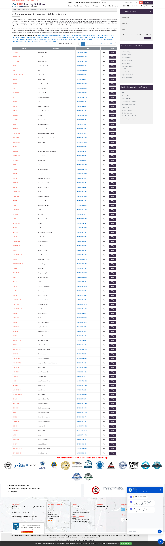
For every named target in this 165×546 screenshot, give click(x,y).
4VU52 (47, 39)
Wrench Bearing (126, 54)
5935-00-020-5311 (82, 151)
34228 (113, 37)
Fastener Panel (52, 514)
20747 (81, 37)
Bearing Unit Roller (127, 60)
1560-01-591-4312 (82, 309)
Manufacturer (22, 9)
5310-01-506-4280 (82, 336)
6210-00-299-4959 (82, 88)
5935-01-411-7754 (82, 61)
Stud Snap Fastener (127, 66)
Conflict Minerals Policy (79, 511)
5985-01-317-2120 (82, 403)
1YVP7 (77, 37)
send (160, 531)
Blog (151, 6)
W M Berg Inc (125, 93)
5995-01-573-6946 (82, 286)
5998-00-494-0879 (82, 277)
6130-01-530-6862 (82, 79)
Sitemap (50, 518)
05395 (52, 35)
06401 (60, 35)
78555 (98, 39)
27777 (93, 37)
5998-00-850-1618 (82, 169)
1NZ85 (38, 37)
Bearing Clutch (126, 63)
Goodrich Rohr (126, 107)
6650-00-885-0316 (82, 453)
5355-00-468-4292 (82, 160)
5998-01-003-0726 (82, 417)
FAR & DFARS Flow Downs (104, 507)
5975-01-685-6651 (82, 133)
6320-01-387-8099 (82, 93)
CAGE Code (135, 6)
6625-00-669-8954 (82, 75)
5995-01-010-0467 (82, 84)
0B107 (80, 35)
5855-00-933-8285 (82, 219)
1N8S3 (34, 37)
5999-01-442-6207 (82, 331)
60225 (66, 39)
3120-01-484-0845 (82, 205)
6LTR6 (82, 39)
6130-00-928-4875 (82, 426)
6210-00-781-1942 (82, 435)
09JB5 (71, 35)
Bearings (96, 6)
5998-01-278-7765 (82, 250)
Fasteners (88, 6)
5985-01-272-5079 (82, 246)
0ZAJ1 (101, 35)
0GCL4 (93, 35)
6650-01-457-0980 (82, 282)
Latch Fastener (126, 69)
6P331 (86, 39)
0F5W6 (88, 35)
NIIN (124, 6)
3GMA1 (30, 39)
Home (70, 6)
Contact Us (144, 6)
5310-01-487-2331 (82, 268)
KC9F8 (37, 41)
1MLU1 (30, 37)
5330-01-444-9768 (82, 394)
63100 (74, 39)
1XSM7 (73, 37)
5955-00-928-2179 (82, 237)
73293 (94, 39)
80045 (106, 39)
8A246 (17, 41)
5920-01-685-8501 (82, 156)
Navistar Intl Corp (127, 110)
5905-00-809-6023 (82, 57)
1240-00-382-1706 (82, 66)
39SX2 (17, 39)
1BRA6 (22, 37)
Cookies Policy (76, 509)
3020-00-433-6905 (82, 322)
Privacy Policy (76, 507)
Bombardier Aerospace (128, 104)
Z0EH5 (49, 41)
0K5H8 (97, 35)
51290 (58, 39)
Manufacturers (78, 6)
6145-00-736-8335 (82, 358)
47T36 (38, 39)
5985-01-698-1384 (82, 115)
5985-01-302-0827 (82, 165)
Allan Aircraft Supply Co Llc (129, 116)
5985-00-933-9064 (82, 304)
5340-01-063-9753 (82, 264)
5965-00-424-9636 (82, 201)
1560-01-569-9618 (82, 255)
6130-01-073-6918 (82, 142)
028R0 (39, 35)
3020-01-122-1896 (82, 183)
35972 (13, 39)
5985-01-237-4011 (82, 376)
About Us (51, 509)
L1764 (41, 41)
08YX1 (64, 35)
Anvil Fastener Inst (127, 77)
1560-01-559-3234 (82, 349)
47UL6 (42, 39)
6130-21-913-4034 (82, 430)
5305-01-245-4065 (82, 214)
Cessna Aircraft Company (129, 101)
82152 (114, 39)
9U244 (29, 41)
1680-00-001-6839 (82, 372)
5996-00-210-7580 (82, 327)
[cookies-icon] (163, 543)
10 (111, 44)
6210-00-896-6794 (82, 70)
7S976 (102, 39)
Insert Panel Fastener (128, 72)
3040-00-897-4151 (82, 120)
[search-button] (141, 2)
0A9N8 (76, 35)
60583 (70, 39)
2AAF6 (101, 37)
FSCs (104, 6)
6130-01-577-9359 (82, 367)
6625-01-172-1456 (82, 412)
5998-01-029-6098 (82, 192)
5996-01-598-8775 (82, 241)
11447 (105, 35)
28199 (97, 37)
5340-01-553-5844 (82, 354)
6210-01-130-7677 (82, 174)
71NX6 (90, 39)
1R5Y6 (55, 37)
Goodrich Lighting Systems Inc (130, 119)
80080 (110, 39)
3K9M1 (35, 39)
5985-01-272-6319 (82, 196)
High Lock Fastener (127, 75)
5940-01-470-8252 (82, 106)
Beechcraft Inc (126, 96)
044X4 (48, 35)
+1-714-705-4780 (24, 513)
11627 (109, 35)
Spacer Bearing (126, 57)
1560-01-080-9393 (82, 340)
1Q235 (47, 37)
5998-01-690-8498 (82, 408)
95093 (21, 41)
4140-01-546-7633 (82, 228)
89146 (13, 41)
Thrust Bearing (126, 52)
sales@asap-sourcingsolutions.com (90, 2)
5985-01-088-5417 (82, 273)
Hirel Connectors (126, 99)
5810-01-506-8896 (82, 363)
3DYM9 (22, 39)
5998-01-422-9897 (82, 178)
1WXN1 (69, 37)
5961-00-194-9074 (82, 259)
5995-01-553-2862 (82, 421)
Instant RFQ (148, 2)
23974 (85, 37)
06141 (56, 35)
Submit (148, 38)
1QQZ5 (51, 37)
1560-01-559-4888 (82, 448)
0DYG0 (84, 35)
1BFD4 (17, 37)
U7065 (45, 41)
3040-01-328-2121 (82, 291)
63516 (78, 39)
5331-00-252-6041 (82, 102)
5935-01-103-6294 (82, 444)
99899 (25, 41)
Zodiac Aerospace (127, 113)
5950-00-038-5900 (82, 147)
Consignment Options (103, 509)
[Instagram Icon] (122, 520)
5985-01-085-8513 (82, 124)
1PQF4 (42, 37)
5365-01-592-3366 (82, 385)
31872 (105, 37)
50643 (55, 39)
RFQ (112, 52)
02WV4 (44, 35)
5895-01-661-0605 (82, 138)
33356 (109, 37)
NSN (128, 6)
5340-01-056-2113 (82, 223)
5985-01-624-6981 (82, 111)
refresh (160, 490)
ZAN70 (54, 41)
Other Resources (113, 6)
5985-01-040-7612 (82, 439)
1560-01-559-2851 (82, 390)
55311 (62, 39)
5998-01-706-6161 (82, 187)
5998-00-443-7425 (82, 318)
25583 (89, 37)
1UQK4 (64, 37)
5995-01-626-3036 (82, 97)
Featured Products (53, 516)
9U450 (33, 41)
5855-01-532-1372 (82, 232)
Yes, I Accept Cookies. (126, 543)
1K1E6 (26, 37)
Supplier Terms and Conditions (81, 521)
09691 (68, 35)
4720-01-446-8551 (82, 300)
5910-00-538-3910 (82, 399)
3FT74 (26, 39)
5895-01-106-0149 (82, 345)
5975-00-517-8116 (82, 52)
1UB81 (60, 37)
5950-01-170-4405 (82, 210)
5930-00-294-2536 (82, 129)
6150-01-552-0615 (82, 381)
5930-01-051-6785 (82, 295)
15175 (13, 37)
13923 (112, 35)
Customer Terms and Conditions (81, 519)
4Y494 (51, 39)
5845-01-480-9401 (82, 313)
